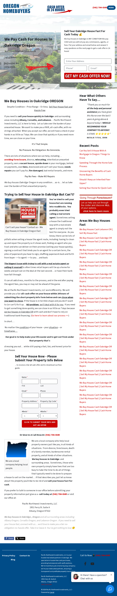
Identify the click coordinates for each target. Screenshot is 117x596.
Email (24, 391)
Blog (13, 559)
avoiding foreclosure (15, 159)
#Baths (44, 411)
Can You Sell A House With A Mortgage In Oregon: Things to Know (94, 154)
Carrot (52, 592)
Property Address (30, 401)
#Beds (25, 411)
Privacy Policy (8, 555)
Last (42, 386)
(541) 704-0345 (100, 7)
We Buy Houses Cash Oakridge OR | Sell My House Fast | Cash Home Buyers (95, 241)
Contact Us (25, 555)
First (23, 386)
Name (25, 377)
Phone (43, 391)
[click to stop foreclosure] (96, 204)
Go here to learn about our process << (50, 315)
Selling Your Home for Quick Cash (95, 188)
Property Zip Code (48, 401)
